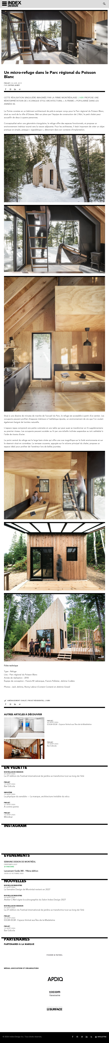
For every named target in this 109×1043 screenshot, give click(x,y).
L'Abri (81, 97)
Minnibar (8, 817)
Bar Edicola (51, 746)
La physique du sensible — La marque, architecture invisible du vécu (36, 796)
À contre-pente (11, 807)
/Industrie (17, 885)
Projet (7, 83)
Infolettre (102, 1037)
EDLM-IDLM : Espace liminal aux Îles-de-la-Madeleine (69, 724)
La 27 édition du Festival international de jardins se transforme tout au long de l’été (44, 776)
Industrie (8, 792)
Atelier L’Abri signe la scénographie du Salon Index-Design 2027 (35, 900)
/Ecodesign (18, 772)
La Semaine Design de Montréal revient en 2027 (27, 889)
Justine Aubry (14, 85)
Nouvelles (8, 772)
